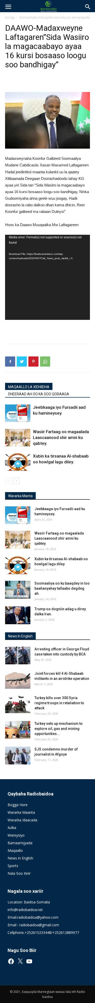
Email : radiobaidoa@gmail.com (33, 924)
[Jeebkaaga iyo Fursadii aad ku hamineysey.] (17, 413)
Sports (13, 865)
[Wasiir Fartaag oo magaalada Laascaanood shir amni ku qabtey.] (17, 437)
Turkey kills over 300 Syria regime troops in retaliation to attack (59, 703)
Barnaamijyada (20, 842)
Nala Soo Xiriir (19, 873)
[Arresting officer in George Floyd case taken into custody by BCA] (17, 655)
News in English (20, 858)
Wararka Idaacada (22, 820)
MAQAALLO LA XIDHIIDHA (28, 387)
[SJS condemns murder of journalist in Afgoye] (17, 755)
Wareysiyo (16, 835)
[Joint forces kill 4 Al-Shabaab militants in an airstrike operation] (17, 680)
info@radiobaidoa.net (25, 909)
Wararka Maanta (21, 812)
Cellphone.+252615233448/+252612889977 (43, 932)
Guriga (10, 17)
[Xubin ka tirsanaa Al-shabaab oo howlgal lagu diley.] (17, 462)
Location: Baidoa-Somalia (29, 902)
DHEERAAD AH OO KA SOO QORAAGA (38, 394)
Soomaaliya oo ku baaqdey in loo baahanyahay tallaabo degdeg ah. (62, 588)
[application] (47, 277)
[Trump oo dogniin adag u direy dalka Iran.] (17, 615)
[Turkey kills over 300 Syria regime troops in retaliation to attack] (17, 704)
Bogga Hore (18, 804)
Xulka (12, 827)
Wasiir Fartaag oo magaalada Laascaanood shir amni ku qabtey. (61, 437)
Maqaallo (15, 850)
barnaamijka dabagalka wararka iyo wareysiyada (55, 17)
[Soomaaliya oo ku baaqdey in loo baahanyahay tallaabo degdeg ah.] (17, 590)
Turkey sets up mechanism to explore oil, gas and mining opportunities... (58, 729)
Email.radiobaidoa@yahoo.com (33, 917)
